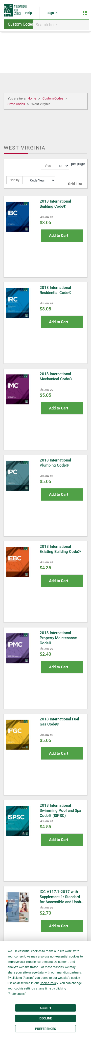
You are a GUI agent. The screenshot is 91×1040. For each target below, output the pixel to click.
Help (29, 13)
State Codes (17, 104)
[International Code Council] (16, 10)
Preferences (45, 1029)
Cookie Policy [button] (49, 983)
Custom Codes (53, 98)
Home (32, 98)
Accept (45, 1008)
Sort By (14, 180)
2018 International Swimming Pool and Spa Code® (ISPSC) (60, 810)
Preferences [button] (17, 994)
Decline (45, 1018)
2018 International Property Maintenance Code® (58, 638)
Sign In (52, 13)
